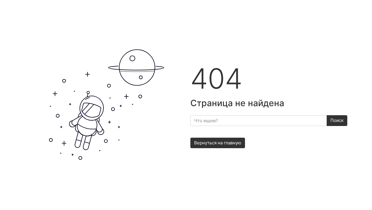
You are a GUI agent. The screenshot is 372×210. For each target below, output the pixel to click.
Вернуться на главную (217, 143)
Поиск (337, 120)
